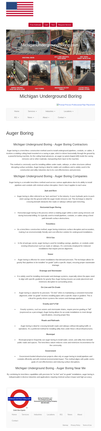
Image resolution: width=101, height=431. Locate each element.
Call (46, 25)
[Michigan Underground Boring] (50, 400)
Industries (50, 111)
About (45, 117)
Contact (61, 117)
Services (32, 111)
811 (16, 117)
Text (53, 25)
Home (16, 111)
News (30, 117)
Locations (68, 111)
